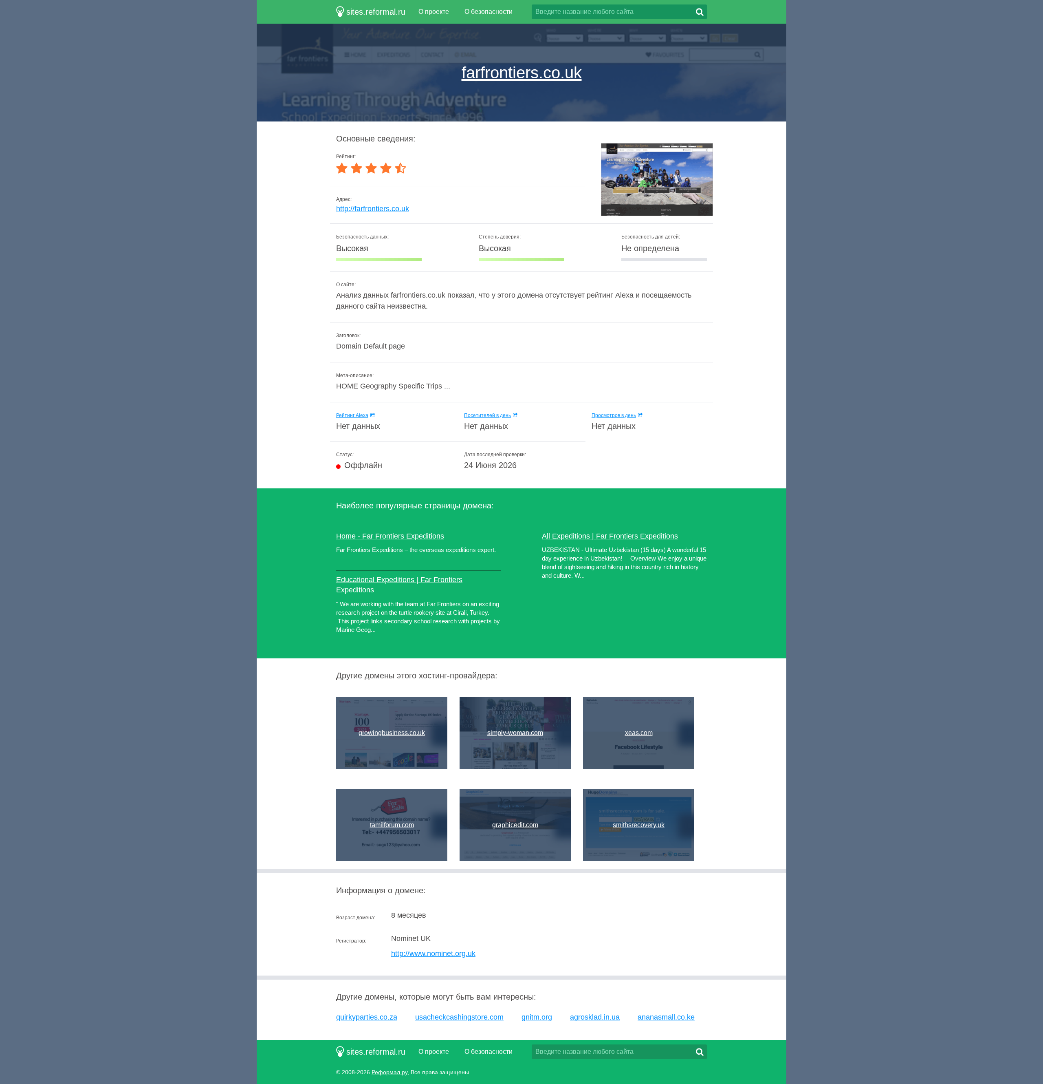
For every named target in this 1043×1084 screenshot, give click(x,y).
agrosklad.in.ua (595, 1017)
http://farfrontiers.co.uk (372, 209)
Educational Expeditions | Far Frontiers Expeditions (399, 585)
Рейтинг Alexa (352, 415)
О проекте (433, 11)
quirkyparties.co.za (366, 1017)
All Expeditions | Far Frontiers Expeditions (610, 536)
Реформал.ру (389, 1072)
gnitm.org (537, 1017)
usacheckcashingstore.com (459, 1017)
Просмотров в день (614, 415)
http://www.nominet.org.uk (433, 953)
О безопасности (488, 11)
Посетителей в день (487, 415)
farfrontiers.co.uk (522, 73)
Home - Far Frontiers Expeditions (390, 536)
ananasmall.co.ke (666, 1017)
